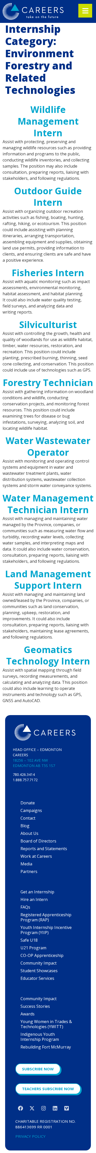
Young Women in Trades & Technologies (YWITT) (46, 1024)
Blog (24, 826)
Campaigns (31, 810)
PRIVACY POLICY (30, 1136)
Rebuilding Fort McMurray (45, 1047)
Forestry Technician (48, 382)
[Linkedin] (55, 1108)
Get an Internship (37, 892)
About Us (29, 833)
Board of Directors (38, 841)
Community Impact (38, 963)
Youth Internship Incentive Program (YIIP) (46, 930)
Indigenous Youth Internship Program (39, 1036)
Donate (27, 803)
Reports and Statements (43, 848)
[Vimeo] (66, 1108)
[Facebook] (20, 1108)
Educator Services (37, 978)
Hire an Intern (34, 899)
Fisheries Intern (48, 273)
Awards (27, 1014)
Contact (27, 818)
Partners (28, 871)
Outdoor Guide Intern (48, 197)
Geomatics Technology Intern (48, 655)
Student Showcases (39, 970)
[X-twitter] (32, 1108)
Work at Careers (36, 856)
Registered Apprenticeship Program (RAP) (45, 917)
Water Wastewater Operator (48, 446)
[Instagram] (43, 1108)
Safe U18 (29, 940)
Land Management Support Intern (48, 580)
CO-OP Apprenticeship (41, 955)
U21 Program (33, 948)
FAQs (25, 907)
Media (26, 864)
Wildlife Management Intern (48, 121)
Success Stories (35, 1006)
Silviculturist (48, 324)
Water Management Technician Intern (48, 504)
